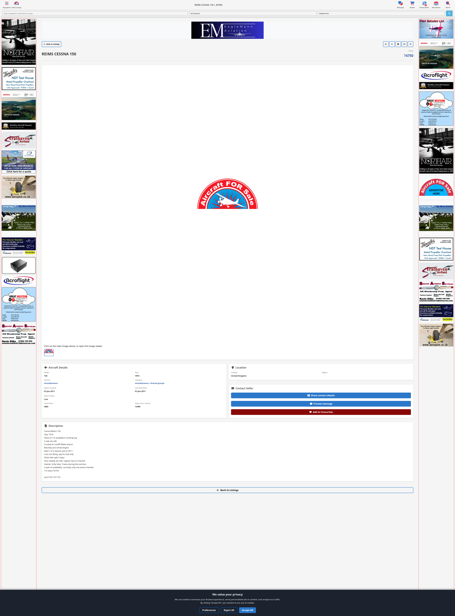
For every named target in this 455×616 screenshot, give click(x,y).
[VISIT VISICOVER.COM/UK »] (19, 246)
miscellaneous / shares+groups (149, 383)
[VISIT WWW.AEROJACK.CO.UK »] (19, 187)
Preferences (209, 610)
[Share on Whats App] (392, 44)
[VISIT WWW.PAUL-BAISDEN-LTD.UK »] (436, 29)
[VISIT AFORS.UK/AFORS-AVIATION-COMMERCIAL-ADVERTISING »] (436, 187)
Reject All (229, 610)
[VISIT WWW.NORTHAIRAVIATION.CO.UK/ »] (19, 42)
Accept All (247, 610)
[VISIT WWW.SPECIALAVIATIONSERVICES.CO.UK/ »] (19, 334)
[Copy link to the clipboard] (386, 44)
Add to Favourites (323, 412)
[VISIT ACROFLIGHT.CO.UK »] (19, 280)
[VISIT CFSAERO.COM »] (19, 106)
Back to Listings (52, 44)
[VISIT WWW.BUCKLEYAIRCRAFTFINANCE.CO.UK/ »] (19, 126)
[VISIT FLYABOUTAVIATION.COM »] (19, 218)
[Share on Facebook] (398, 44)
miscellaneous (51, 383)
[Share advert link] (410, 44)
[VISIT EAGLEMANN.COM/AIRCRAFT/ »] (227, 30)
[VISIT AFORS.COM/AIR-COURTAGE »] (19, 162)
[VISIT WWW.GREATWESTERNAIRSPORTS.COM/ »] (19, 304)
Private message (323, 403)
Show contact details (323, 395)
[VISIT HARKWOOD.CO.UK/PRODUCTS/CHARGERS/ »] (19, 265)
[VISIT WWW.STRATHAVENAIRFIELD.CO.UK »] (19, 140)
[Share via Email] (404, 44)
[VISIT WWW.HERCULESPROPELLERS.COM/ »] (19, 78)
